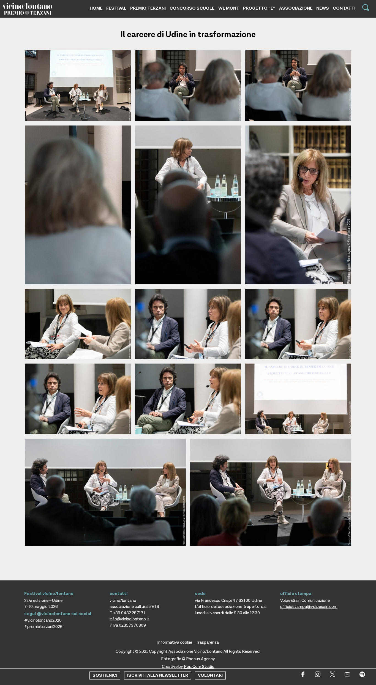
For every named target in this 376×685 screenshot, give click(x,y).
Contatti (344, 8)
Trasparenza (207, 642)
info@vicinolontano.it (129, 619)
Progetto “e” (259, 8)
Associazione (295, 8)
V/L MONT (228, 8)
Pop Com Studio (199, 666)
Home (96, 8)
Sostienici (104, 675)
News (322, 8)
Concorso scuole (192, 8)
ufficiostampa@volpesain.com (308, 606)
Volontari (210, 675)
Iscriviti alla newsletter (157, 675)
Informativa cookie (174, 642)
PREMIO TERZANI (148, 8)
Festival (116, 8)
